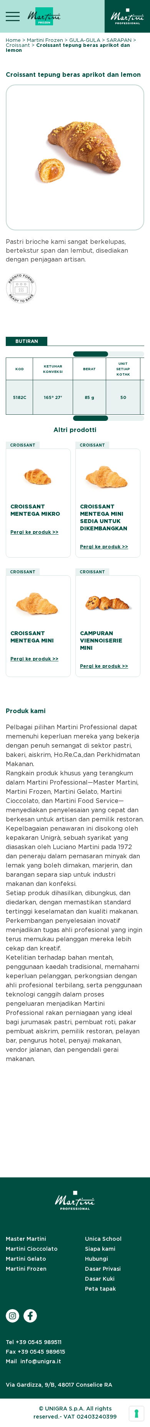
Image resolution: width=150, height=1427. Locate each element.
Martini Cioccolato (32, 1249)
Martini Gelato (26, 1259)
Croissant (18, 45)
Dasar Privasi (103, 1269)
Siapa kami (100, 1249)
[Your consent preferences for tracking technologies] (136, 1413)
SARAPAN (119, 40)
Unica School (103, 1239)
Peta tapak (100, 1289)
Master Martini (26, 1239)
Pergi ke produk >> (34, 532)
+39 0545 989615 (35, 1352)
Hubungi (96, 1259)
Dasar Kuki (100, 1279)
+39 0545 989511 (34, 1342)
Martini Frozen (45, 40)
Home (13, 40)
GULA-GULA (84, 40)
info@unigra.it (33, 1361)
